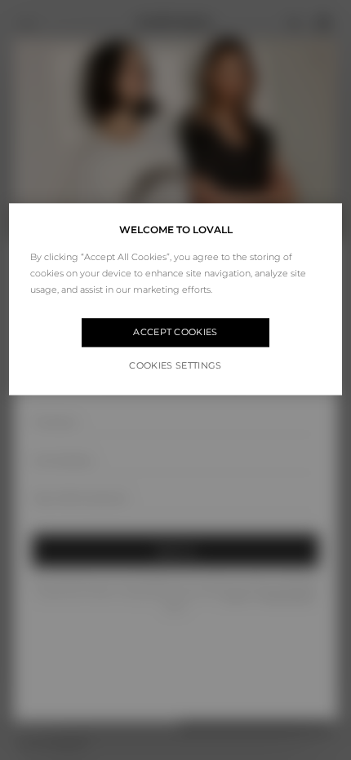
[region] (176, 299)
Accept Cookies (175, 332)
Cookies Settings (175, 365)
